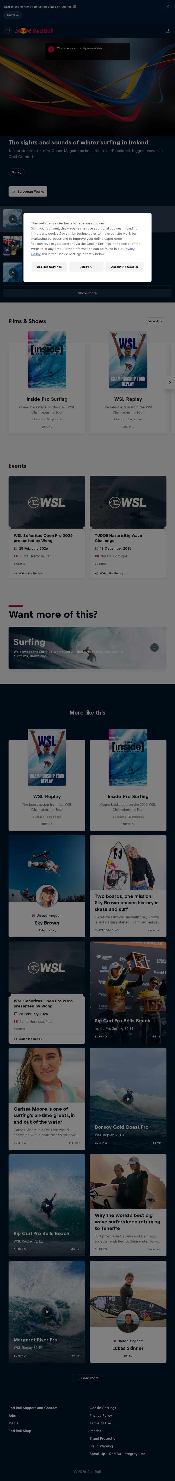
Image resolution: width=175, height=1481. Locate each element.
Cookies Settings (49, 266)
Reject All (86, 266)
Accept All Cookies (125, 266)
